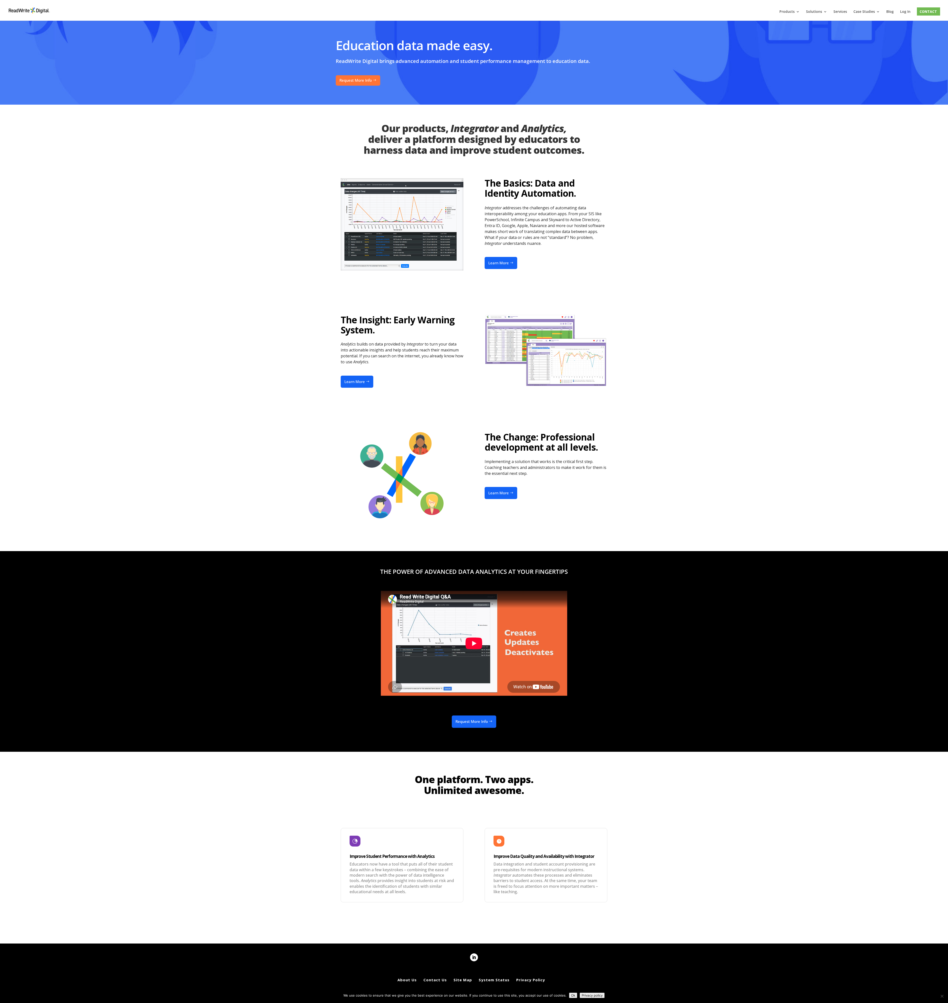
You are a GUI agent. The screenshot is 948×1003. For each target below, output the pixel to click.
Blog (890, 12)
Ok (573, 995)
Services (840, 12)
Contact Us (435, 979)
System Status (494, 979)
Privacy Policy (530, 979)
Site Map (463, 979)
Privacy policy (592, 995)
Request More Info (355, 80)
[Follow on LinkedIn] (474, 957)
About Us (407, 979)
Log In (905, 12)
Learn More (498, 262)
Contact (928, 12)
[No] (941, 996)
